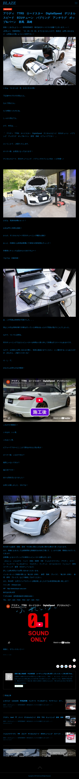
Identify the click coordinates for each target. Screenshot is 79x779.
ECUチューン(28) (7, 654)
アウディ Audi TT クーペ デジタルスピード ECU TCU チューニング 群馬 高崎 (33, 717)
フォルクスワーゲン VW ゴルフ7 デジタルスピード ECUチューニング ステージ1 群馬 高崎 (36, 734)
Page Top (39, 768)
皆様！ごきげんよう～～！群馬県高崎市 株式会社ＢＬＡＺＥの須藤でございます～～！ (28, 705)
